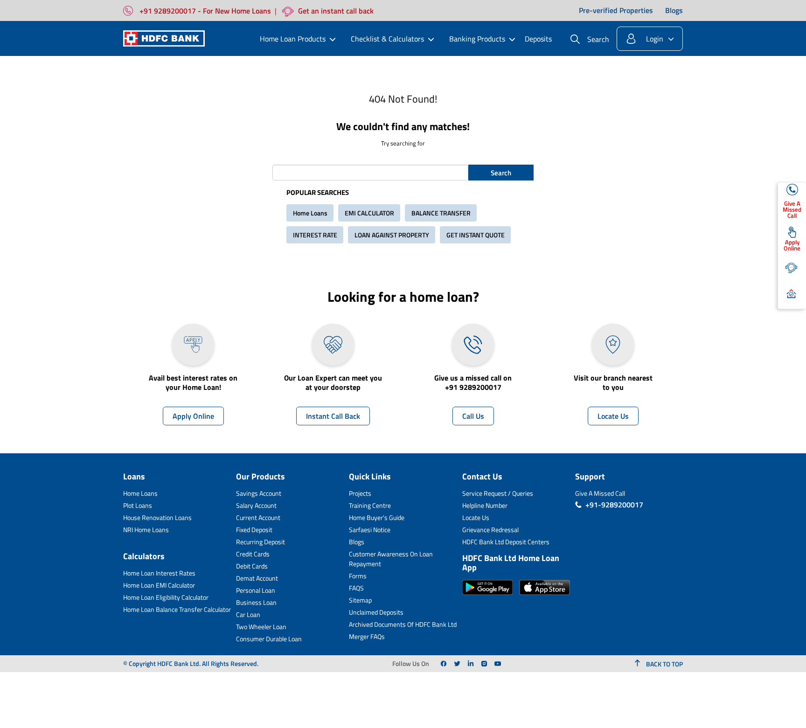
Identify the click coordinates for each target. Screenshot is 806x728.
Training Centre (370, 505)
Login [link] (654, 38)
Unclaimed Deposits (376, 612)
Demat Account (257, 578)
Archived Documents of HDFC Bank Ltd (403, 624)
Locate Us (613, 416)
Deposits (538, 38)
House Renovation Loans (157, 517)
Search (501, 172)
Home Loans (310, 213)
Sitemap (360, 600)
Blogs (674, 10)
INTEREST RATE (315, 235)
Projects (360, 493)
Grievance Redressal (490, 529)
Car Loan (248, 614)
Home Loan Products (293, 38)
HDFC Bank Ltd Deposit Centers (505, 542)
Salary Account (256, 505)
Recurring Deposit (260, 542)
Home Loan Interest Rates (159, 573)
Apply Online (193, 416)
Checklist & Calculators (387, 38)
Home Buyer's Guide (376, 517)
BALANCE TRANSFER (441, 213)
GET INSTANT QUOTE (475, 235)
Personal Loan (255, 590)
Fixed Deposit (254, 529)
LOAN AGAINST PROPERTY (391, 235)
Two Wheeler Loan (261, 626)
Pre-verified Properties (616, 10)
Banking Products (477, 38)
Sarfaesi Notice (369, 529)
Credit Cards (253, 554)
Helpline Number (484, 505)
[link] (443, 663)
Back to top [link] (664, 664)
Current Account (258, 517)
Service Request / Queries (497, 493)
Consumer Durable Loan (269, 639)
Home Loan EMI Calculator (159, 585)
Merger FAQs (367, 636)
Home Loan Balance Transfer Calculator (177, 609)
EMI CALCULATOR (369, 213)
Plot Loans (137, 505)
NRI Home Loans (146, 529)
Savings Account (258, 493)
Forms (358, 576)
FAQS (356, 588)
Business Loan (256, 602)
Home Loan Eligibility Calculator (165, 597)
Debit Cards (252, 566)
